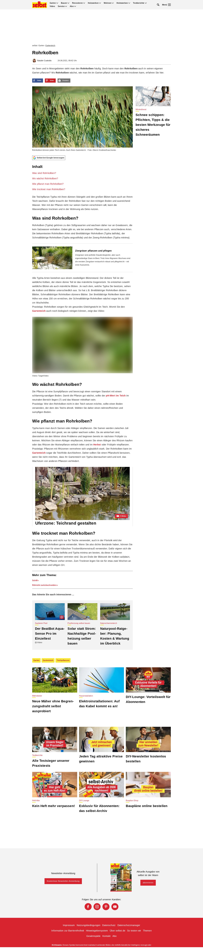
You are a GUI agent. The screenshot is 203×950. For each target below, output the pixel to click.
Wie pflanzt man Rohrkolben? (48, 184)
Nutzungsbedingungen (88, 925)
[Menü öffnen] (169, 4)
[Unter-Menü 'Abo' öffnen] (75, 6)
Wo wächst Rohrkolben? (45, 178)
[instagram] (97, 906)
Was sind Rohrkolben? (44, 173)
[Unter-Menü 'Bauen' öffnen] (68, 3)
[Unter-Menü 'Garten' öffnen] (57, 3)
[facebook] (88, 906)
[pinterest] (105, 906)
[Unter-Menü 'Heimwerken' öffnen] (129, 3)
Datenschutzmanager (128, 925)
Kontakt (106, 936)
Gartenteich (50, 46)
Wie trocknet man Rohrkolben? (48, 189)
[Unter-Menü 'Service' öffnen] (66, 6)
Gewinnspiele (93, 936)
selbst (34, 46)
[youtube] (114, 906)
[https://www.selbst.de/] (39, 4)
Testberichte (138, 3)
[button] (82, 177)
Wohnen (107, 3)
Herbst (97, 444)
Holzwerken (93, 3)
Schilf (34, 580)
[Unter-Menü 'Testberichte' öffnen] (146, 3)
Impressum (69, 925)
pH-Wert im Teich (116, 395)
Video (52, 6)
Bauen (64, 3)
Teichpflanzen (63, 660)
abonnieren (148, 883)
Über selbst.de (117, 930)
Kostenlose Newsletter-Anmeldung (63, 881)
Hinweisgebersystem (97, 930)
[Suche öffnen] (158, 5)
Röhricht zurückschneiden (44, 585)
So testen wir (134, 930)
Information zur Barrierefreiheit (67, 930)
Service (61, 6)
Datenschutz (108, 925)
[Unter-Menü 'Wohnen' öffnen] (113, 3)
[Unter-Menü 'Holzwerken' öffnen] (100, 3)
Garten (53, 3)
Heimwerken (122, 3)
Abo (72, 6)
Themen (147, 930)
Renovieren (77, 3)
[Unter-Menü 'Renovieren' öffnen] (84, 3)
